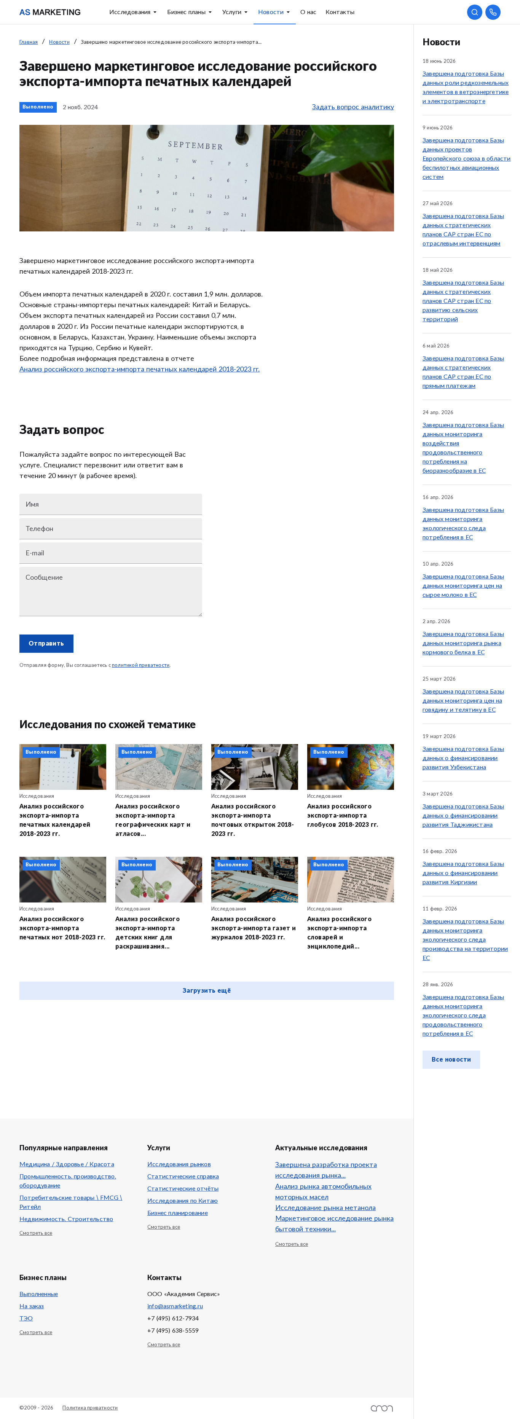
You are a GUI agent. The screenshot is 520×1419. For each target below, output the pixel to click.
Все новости (451, 1060)
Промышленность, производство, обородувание (67, 1181)
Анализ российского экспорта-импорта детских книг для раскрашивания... (147, 933)
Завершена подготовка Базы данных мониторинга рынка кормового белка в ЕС (463, 643)
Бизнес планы (186, 12)
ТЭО (26, 1318)
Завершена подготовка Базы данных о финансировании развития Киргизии (463, 873)
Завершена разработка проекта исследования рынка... (326, 1170)
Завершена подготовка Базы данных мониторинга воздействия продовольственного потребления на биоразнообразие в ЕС (463, 448)
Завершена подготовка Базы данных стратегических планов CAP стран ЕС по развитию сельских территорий (463, 301)
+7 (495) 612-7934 (173, 1318)
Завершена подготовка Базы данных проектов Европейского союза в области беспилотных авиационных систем (467, 158)
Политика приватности (90, 1408)
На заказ (31, 1306)
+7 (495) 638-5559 (173, 1331)
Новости (271, 12)
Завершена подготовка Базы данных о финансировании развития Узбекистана (463, 758)
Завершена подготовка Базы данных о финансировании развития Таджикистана (463, 816)
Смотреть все (35, 1233)
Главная (28, 42)
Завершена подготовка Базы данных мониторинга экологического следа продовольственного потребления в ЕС (463, 1015)
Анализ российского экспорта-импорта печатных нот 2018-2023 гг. (62, 928)
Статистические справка (183, 1176)
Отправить (46, 644)
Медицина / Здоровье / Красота (66, 1164)
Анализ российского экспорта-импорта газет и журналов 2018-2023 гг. (253, 928)
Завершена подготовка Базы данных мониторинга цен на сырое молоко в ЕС (463, 586)
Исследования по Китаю (182, 1201)
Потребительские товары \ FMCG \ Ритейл (70, 1202)
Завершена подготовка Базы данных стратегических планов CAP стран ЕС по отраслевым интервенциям (463, 230)
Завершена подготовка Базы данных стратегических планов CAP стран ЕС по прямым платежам (463, 372)
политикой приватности (140, 665)
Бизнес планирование (177, 1213)
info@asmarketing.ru (175, 1306)
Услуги (231, 12)
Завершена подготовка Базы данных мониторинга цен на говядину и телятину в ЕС (463, 701)
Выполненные (38, 1294)
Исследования (129, 12)
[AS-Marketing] (49, 12)
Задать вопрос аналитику (353, 107)
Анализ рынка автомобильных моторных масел (323, 1192)
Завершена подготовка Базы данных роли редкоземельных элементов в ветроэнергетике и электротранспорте (466, 87)
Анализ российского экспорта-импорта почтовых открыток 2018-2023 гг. (252, 820)
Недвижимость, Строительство (66, 1219)
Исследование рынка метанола (325, 1208)
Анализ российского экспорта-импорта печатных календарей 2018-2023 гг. (139, 369)
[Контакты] (493, 12)
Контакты (339, 12)
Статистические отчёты (183, 1189)
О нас (308, 12)
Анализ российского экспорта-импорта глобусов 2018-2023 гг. (342, 816)
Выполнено (38, 107)
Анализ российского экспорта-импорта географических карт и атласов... (152, 820)
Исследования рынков (179, 1164)
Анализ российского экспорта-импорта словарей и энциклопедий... (339, 933)
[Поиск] (474, 12)
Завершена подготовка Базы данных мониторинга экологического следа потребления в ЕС (463, 523)
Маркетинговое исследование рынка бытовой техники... (334, 1224)
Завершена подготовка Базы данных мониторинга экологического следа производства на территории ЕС (465, 939)
